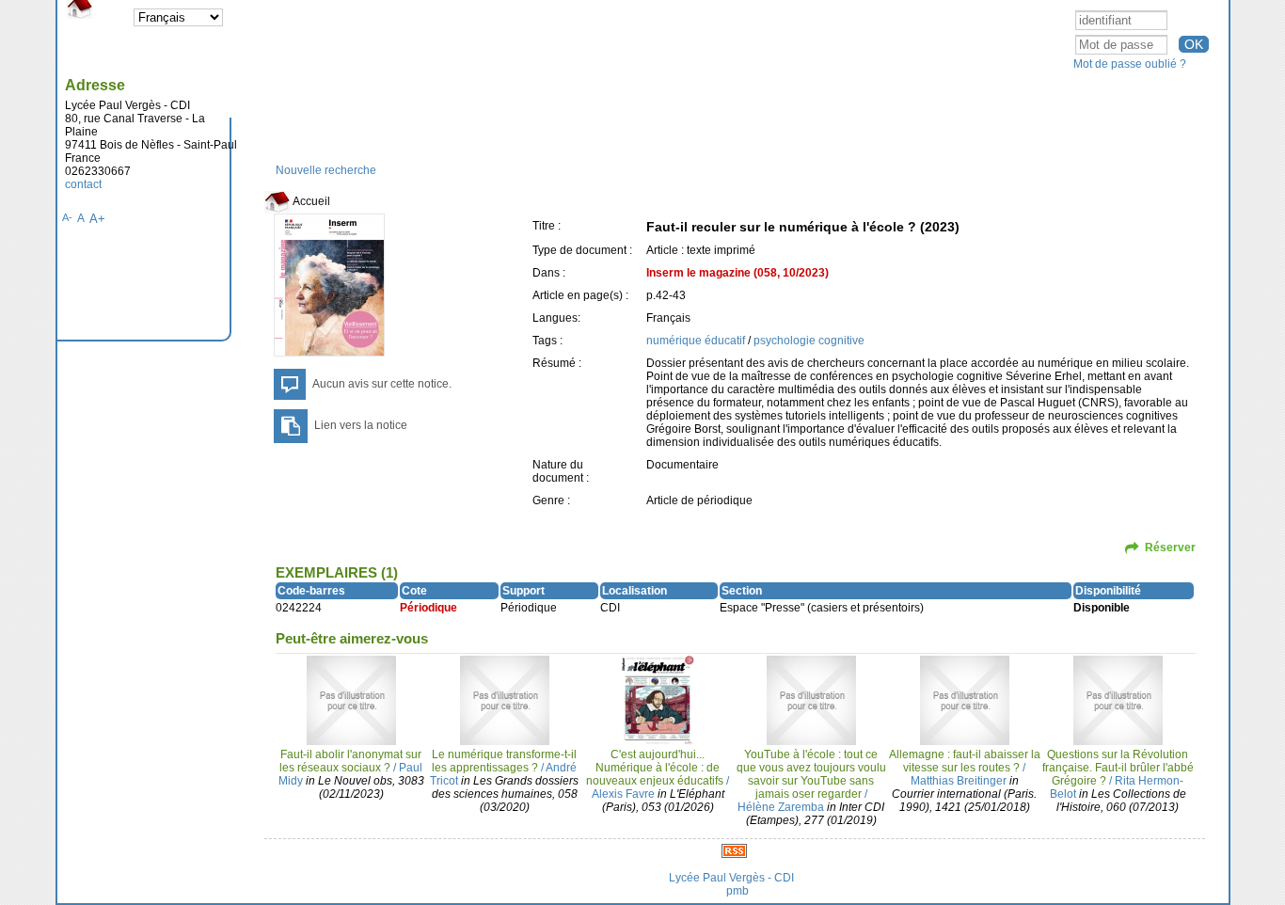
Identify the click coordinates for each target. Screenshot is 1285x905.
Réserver (1170, 547)
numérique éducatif (697, 340)
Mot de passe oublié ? (1129, 64)
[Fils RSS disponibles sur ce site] (734, 850)
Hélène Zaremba (781, 807)
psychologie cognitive (809, 340)
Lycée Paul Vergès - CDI (731, 877)
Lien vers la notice (360, 425)
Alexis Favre (623, 794)
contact (83, 184)
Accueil (310, 201)
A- (67, 217)
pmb (737, 890)
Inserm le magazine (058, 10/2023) (737, 272)
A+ (97, 219)
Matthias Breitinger (959, 780)
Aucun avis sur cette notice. (382, 383)
